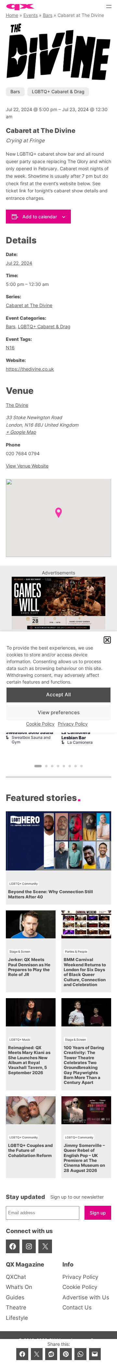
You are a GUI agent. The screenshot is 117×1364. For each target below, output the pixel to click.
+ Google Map (21, 432)
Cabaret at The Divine (29, 305)
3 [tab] (52, 766)
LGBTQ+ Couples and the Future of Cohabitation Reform (30, 1150)
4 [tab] (58, 766)
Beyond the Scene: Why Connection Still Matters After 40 (50, 894)
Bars (47, 15)
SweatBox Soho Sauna (29, 732)
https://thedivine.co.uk (30, 369)
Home (12, 15)
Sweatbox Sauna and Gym (31, 739)
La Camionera (80, 742)
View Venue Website (27, 466)
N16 (10, 347)
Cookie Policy (40, 724)
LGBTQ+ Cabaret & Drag (58, 91)
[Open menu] (109, 6)
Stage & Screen (19, 951)
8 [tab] (81, 766)
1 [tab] (38, 766)
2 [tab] (46, 766)
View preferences (59, 713)
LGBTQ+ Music (19, 1039)
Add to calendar (39, 216)
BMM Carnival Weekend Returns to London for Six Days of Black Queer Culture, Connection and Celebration (85, 972)
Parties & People (76, 951)
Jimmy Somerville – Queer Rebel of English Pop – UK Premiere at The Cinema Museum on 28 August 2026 (84, 1158)
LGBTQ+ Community (23, 883)
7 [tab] (75, 766)
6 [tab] (70, 766)
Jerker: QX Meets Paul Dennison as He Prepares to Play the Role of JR (29, 967)
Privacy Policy (73, 724)
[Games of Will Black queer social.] (58, 627)
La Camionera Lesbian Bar (75, 735)
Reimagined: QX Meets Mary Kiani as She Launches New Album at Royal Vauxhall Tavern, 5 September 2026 (29, 1060)
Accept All (58, 695)
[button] (107, 640)
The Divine (17, 405)
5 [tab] (64, 766)
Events (30, 15)
